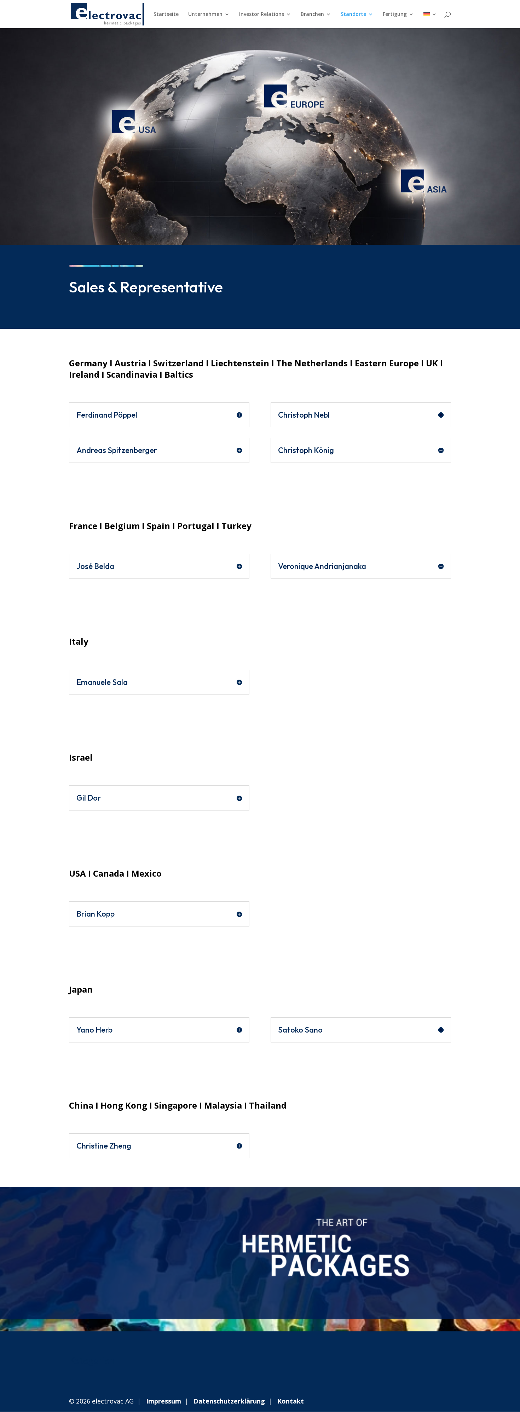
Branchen (312, 14)
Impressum (163, 1401)
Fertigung (395, 14)
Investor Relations (261, 14)
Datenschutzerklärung (229, 1401)
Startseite (166, 14)
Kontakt (290, 1401)
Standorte (353, 14)
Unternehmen (205, 14)
